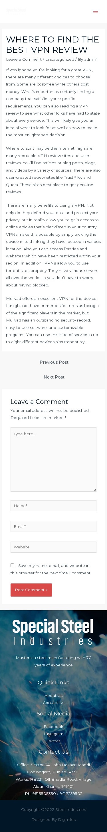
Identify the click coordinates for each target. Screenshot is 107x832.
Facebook (53, 726)
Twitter (53, 741)
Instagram (53, 733)
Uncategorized (59, 59)
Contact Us (53, 702)
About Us (53, 695)
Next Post (54, 377)
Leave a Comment (24, 59)
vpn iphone (21, 70)
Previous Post (54, 362)
